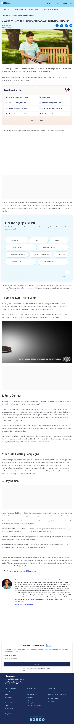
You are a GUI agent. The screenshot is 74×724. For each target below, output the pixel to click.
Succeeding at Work (16, 15)
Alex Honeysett (7, 25)
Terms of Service (41, 668)
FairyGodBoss (9, 714)
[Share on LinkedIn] (66, 25)
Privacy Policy (9, 708)
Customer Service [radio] (48, 247)
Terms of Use (8, 705)
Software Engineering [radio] (16, 254)
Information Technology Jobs (34, 705)
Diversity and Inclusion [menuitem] (50, 9)
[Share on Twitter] (61, 25)
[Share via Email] (70, 25)
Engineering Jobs (31, 700)
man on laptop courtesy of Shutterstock (22, 571)
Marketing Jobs (30, 703)
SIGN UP (37, 664)
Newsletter (52, 3)
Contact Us (8, 711)
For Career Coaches (53, 698)
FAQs (6, 694)
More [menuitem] (62, 9)
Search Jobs (8, 697)
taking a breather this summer (32, 77)
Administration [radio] (47, 262)
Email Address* (10, 655)
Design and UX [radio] (14, 262)
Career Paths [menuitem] (18, 9)
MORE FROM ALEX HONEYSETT (25, 604)
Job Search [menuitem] (8, 9)
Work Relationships (28, 15)
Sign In (64, 3)
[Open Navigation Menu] (71, 3)
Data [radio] (56, 240)
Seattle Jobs (29, 697)
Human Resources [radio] (15, 247)
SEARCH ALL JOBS (37, 121)
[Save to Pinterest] (69, 33)
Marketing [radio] (13, 240)
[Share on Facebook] (57, 25)
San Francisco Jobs (31, 694)
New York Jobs (30, 692)
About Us (7, 692)
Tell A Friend (51, 701)
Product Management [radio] (41, 254)
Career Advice (6, 15)
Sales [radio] (35, 240)
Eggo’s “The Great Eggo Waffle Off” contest (16, 417)
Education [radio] (61, 254)
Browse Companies (10, 700)
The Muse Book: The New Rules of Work (57, 695)
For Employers (51, 692)
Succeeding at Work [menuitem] (32, 9)
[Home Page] (6, 3)
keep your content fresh (30, 288)
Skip (63, 276)
